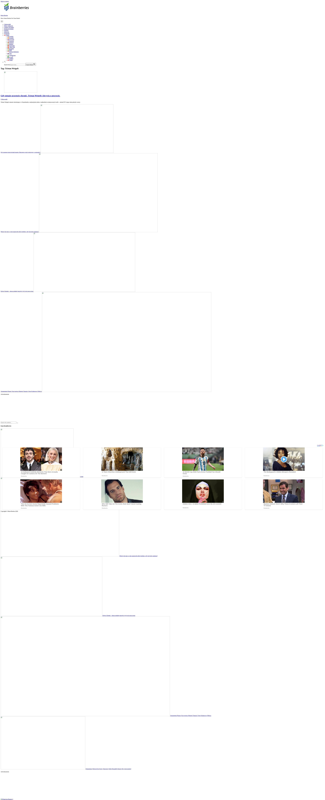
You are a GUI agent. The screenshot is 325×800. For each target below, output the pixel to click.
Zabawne (6, 32)
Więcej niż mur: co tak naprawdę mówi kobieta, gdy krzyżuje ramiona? (20, 231)
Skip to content (5, 1)
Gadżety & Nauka (9, 27)
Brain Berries (4, 15)
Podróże (6, 30)
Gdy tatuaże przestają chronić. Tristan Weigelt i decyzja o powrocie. (30, 96)
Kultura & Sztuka (8, 29)
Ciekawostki (7, 24)
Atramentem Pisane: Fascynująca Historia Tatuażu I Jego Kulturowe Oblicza (21, 391)
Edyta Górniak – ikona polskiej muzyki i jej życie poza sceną (17, 291)
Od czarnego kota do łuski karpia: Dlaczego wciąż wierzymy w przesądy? (21, 152)
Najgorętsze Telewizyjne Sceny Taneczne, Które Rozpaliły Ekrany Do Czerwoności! (108, 769)
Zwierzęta (6, 33)
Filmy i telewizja (8, 26)
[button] (5, 62)
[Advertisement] (51, 408)
